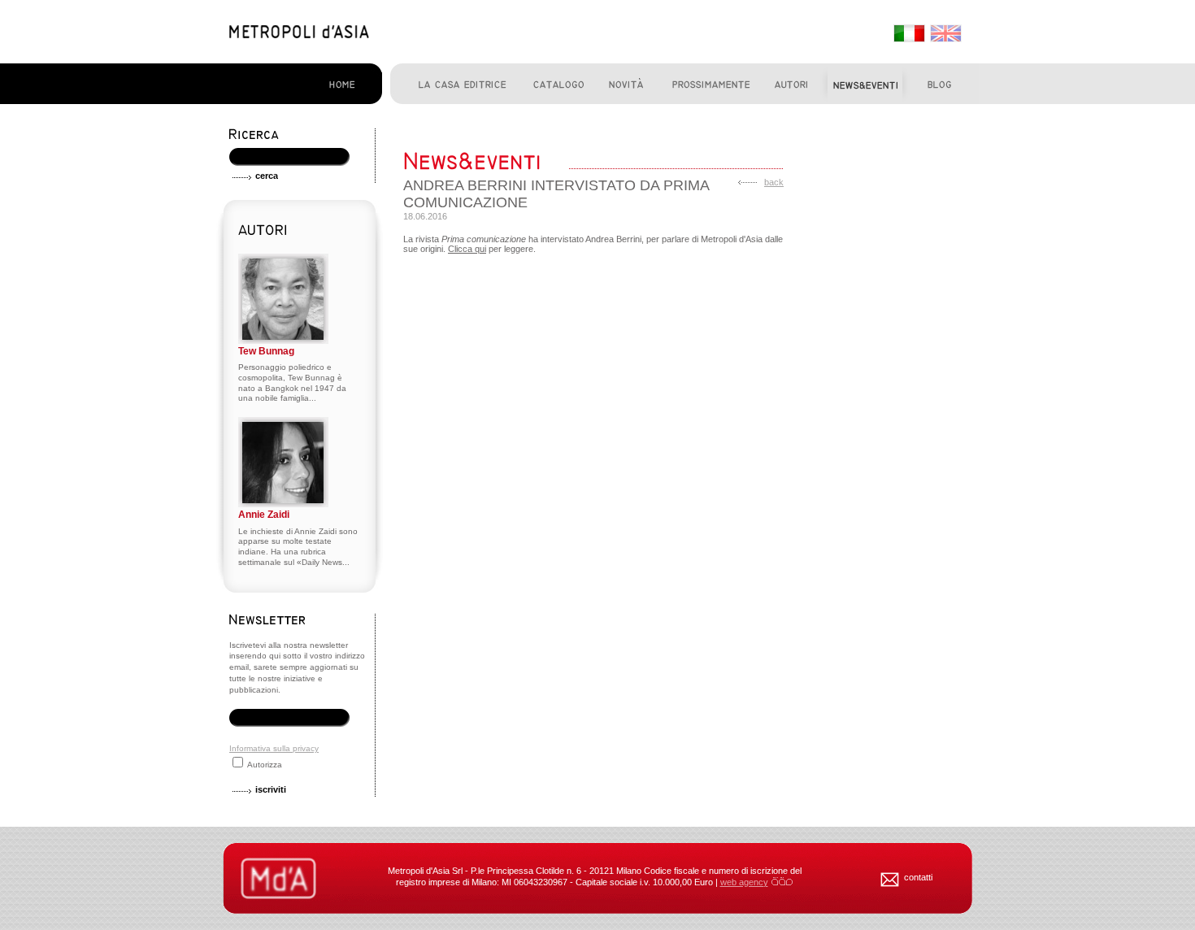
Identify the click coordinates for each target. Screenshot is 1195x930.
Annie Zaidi (263, 514)
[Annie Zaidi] (283, 504)
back (774, 182)
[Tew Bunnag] (283, 341)
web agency (744, 882)
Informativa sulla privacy (274, 748)
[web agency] (782, 882)
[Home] (299, 35)
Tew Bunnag (266, 351)
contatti (918, 877)
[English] (945, 34)
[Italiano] (908, 34)
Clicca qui (467, 249)
